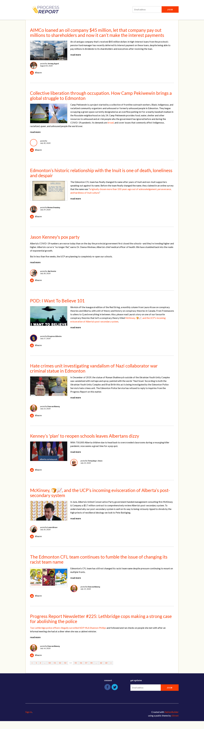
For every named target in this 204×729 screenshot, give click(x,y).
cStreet (175, 715)
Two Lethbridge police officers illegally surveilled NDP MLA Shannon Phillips (68, 627)
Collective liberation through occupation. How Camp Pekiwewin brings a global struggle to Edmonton (101, 95)
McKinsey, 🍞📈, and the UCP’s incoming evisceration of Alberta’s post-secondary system (100, 492)
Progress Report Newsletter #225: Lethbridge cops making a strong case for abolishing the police (101, 618)
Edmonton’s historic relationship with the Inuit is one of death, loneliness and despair (101, 173)
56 (81, 663)
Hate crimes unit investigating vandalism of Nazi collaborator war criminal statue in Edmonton (94, 368)
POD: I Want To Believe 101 (57, 300)
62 (101, 663)
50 (50, 663)
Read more (75, 54)
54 (70, 663)
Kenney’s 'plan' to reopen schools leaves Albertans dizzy (84, 436)
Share (38, 72)
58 (91, 663)
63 (106, 663)
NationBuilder (172, 712)
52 (60, 663)
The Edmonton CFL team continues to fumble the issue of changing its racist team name (98, 559)
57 (86, 663)
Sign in (28, 712)
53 (65, 663)
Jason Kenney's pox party (54, 237)
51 (55, 663)
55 (76, 663)
